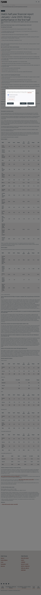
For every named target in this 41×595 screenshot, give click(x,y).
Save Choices (10, 103)
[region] (21, 98)
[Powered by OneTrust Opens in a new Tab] (31, 106)
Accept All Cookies (30, 103)
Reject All (23, 103)
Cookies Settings (11, 99)
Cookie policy (29, 92)
